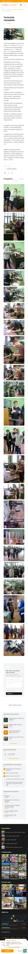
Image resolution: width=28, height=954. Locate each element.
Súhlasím (7, 950)
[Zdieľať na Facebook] (5, 173)
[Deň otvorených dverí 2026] (20, 890)
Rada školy (7, 795)
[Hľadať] (25, 4)
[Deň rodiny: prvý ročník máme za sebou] (6, 858)
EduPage (18, 937)
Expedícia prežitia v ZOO (10, 815)
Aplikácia (23, 1)
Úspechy (14, 9)
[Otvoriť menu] (20, 4)
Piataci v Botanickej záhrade (11, 811)
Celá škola (20, 9)
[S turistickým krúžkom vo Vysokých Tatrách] (14, 867)
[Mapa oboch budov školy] (14, 918)
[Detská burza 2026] (14, 858)
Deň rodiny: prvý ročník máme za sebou (16, 737)
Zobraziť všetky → (14, 743)
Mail (24, 937)
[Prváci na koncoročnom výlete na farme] (6, 875)
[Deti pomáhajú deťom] (22, 858)
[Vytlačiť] (11, 173)
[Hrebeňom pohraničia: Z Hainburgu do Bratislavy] (20, 903)
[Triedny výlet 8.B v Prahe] (14, 875)
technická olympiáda (11, 168)
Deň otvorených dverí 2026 (12, 773)
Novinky (8, 9)
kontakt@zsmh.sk (8, 1)
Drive (4, 940)
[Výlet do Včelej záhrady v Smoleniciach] (6, 867)
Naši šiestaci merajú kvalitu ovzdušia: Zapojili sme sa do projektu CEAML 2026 (14, 784)
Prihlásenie (6, 937)
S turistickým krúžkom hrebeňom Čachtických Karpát (12, 806)
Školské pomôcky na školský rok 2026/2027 (16, 719)
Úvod (3, 9)
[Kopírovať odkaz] (8, 173)
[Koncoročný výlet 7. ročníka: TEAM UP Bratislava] (22, 875)
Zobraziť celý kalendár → (14, 758)
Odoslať (9, 693)
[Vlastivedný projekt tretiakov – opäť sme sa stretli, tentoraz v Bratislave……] (22, 867)
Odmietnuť (20, 950)
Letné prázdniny (11, 754)
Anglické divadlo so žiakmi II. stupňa (15, 725)
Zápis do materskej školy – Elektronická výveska (15, 731)
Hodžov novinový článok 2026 (13, 776)
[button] (25, 951)
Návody (12, 937)
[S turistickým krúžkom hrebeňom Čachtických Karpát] (8, 903)
